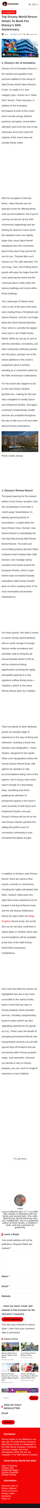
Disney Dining (9, 1474)
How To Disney (9, 1465)
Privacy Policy (8, 1493)
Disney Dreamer (10, 1472)
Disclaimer (6, 1496)
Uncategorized (9, 12)
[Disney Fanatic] (10, 4)
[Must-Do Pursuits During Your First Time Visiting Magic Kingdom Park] (10, 1367)
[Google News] (20, 1158)
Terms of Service (10, 1491)
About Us (6, 1498)
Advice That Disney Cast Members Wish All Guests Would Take (29, 1376)
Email (5, 1286)
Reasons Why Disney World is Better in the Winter (9, 1355)
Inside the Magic (10, 1470)
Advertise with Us (10, 1486)
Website (6, 1296)
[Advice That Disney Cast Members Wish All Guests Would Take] (30, 1367)
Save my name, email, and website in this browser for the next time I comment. (18, 1310)
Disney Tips (8, 1468)
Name (6, 1276)
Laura (6, 34)
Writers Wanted (9, 1488)
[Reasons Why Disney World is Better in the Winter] (10, 1346)
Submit (8, 1422)
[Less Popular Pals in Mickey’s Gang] (30, 1346)
